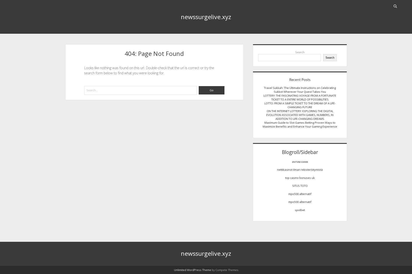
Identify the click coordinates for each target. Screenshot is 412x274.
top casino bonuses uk (300, 178)
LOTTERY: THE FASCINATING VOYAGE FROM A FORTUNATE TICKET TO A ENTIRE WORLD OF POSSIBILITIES (300, 97)
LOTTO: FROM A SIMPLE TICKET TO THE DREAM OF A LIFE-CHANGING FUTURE (300, 105)
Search (299, 52)
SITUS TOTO (300, 186)
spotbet (300, 210)
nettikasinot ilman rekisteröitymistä (300, 170)
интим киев (300, 162)
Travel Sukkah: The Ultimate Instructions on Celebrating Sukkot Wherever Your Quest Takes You (300, 90)
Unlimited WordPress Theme (192, 270)
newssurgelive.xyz (206, 17)
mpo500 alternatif (299, 194)
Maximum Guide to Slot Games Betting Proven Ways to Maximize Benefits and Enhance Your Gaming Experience (300, 124)
